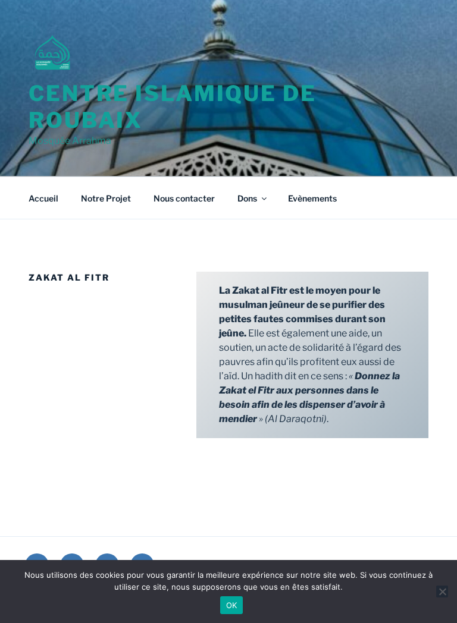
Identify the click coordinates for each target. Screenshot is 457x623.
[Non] (442, 591)
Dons (247, 198)
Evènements (312, 198)
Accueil (43, 198)
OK (231, 605)
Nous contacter (184, 198)
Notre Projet (106, 198)
